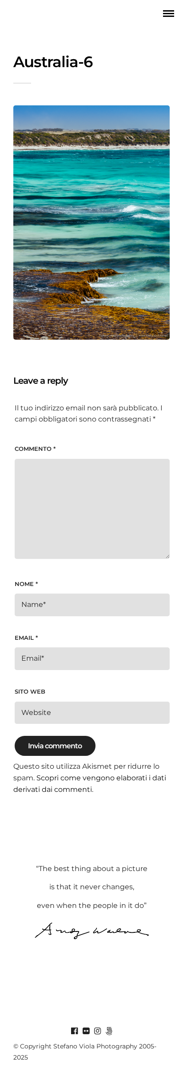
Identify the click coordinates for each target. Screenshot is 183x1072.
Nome (26, 583)
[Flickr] (85, 1031)
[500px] (108, 1031)
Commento (35, 448)
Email (26, 637)
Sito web (30, 691)
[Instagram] (97, 1031)
